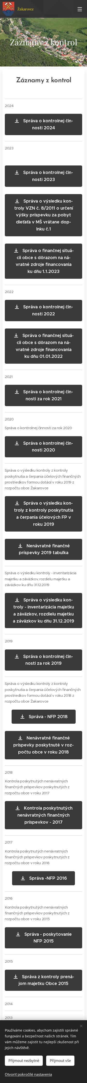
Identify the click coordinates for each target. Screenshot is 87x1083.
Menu (80, 9)
